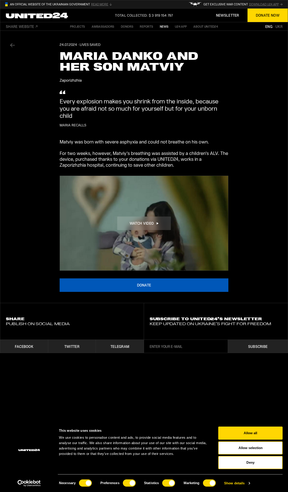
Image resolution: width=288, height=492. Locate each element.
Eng (268, 26)
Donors (127, 26)
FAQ (267, 405)
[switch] (129, 483)
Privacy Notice (163, 405)
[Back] (12, 45)
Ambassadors (103, 26)
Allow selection (250, 448)
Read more (99, 4)
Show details (234, 483)
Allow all (250, 433)
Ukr (279, 26)
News (164, 26)
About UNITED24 (205, 26)
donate (144, 285)
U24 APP (181, 26)
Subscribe (258, 346)
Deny (250, 462)
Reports (146, 26)
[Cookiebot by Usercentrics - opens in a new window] (29, 483)
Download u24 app (264, 4)
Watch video (142, 223)
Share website (20, 26)
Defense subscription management (221, 405)
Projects (77, 26)
